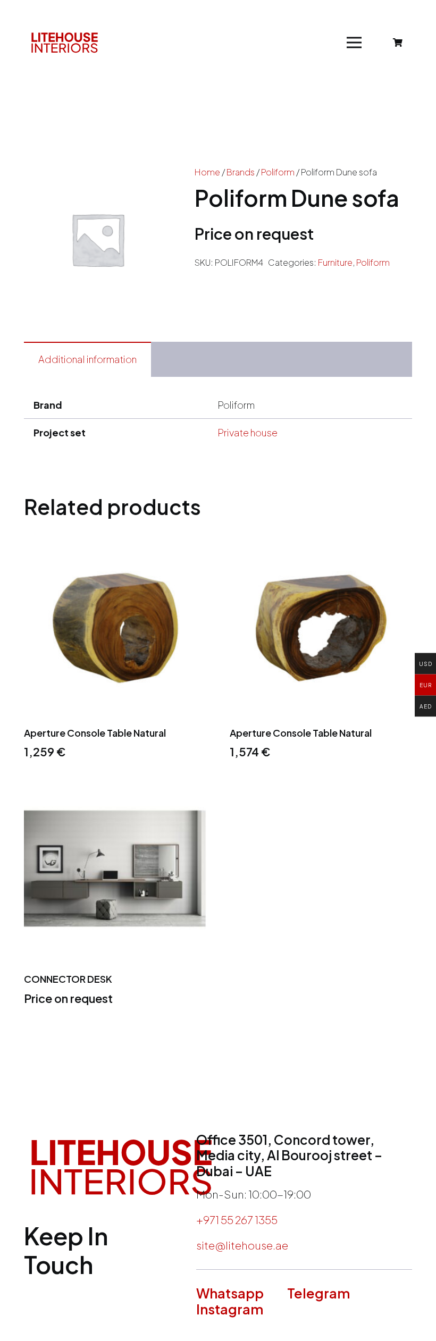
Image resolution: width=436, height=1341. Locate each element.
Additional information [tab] (87, 359)
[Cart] (398, 42)
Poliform (278, 172)
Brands (241, 172)
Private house (247, 432)
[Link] (64, 42)
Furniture (335, 262)
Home (207, 172)
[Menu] (354, 42)
